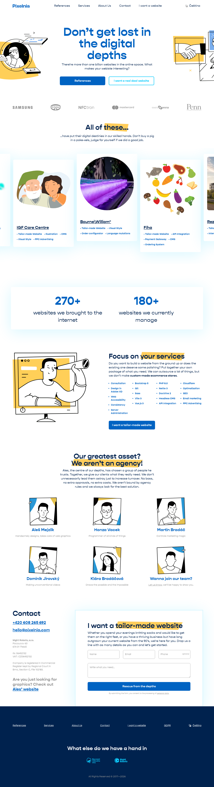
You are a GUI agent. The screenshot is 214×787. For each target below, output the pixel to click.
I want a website (150, 5)
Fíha (105, 227)
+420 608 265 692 (29, 622)
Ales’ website (26, 689)
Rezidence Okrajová (184, 221)
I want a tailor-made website (132, 425)
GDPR (167, 725)
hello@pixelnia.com (31, 630)
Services (84, 5)
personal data (163, 693)
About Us (104, 5)
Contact (125, 5)
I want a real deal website (131, 81)
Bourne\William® (53, 221)
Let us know (155, 584)
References (62, 5)
